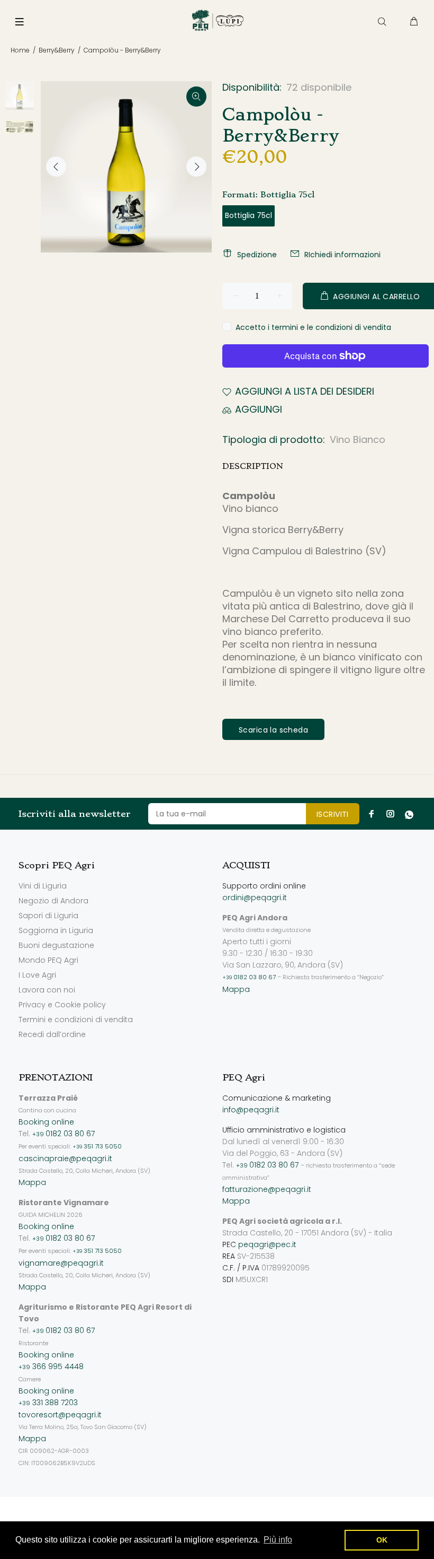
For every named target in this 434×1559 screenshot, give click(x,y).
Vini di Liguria (43, 886)
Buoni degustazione (56, 945)
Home (20, 50)
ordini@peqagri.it (254, 897)
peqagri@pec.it (267, 1244)
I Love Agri (37, 975)
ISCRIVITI (333, 814)
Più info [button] (278, 1539)
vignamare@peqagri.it (61, 1263)
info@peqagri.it (250, 1109)
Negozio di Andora (53, 900)
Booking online (46, 1122)
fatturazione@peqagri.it (266, 1189)
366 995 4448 (51, 1366)
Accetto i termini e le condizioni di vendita (313, 327)
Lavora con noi (47, 990)
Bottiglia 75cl (248, 215)
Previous (56, 166)
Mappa (236, 989)
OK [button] (381, 1540)
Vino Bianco (357, 439)
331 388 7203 (48, 1402)
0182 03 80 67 (249, 977)
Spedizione (257, 254)
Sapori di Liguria (48, 915)
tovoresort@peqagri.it (60, 1414)
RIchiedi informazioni (342, 254)
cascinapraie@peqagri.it (65, 1158)
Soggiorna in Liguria (56, 930)
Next (196, 166)
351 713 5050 (97, 1146)
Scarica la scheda (273, 730)
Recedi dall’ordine (52, 1034)
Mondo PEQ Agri (48, 960)
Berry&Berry (57, 50)
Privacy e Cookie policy (62, 1004)
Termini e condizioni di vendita (76, 1019)
